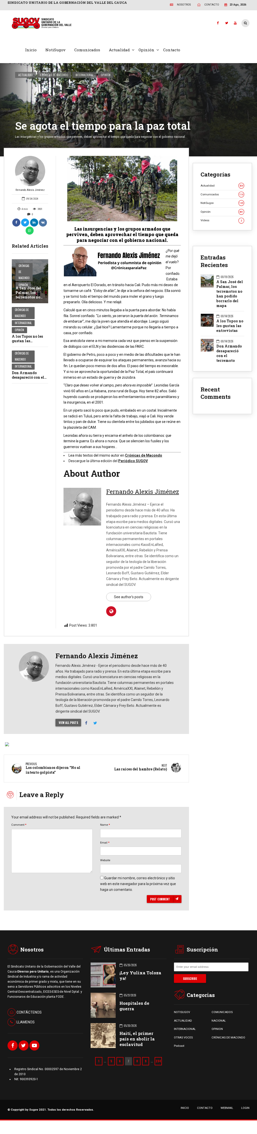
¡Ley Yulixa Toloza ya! (140, 975)
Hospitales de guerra (134, 1006)
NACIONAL (219, 1020)
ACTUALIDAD (183, 1020)
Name (105, 824)
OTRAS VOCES (183, 1037)
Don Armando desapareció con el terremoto (28, 377)
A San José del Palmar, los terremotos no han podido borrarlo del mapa (28, 299)
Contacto (171, 49)
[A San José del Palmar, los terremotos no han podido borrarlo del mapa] (30, 281)
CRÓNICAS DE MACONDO (228, 1037)
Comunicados (87, 49)
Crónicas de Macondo (54, 75)
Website (105, 860)
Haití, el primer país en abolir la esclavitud (137, 1038)
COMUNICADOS (222, 1012)
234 (158, 1061)
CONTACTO (205, 1108)
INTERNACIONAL (185, 1029)
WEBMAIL (227, 1108)
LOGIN (245, 1108)
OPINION (217, 1029)
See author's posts (128, 597)
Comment (18, 824)
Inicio (31, 49)
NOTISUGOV (182, 1012)
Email (104, 842)
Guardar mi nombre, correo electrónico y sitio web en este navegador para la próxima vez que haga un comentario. (138, 884)
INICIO (185, 1108)
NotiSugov (55, 49)
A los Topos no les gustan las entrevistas (27, 341)
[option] (122, 188)
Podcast (179, 1046)
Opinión (146, 49)
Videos (221, 220)
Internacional (85, 75)
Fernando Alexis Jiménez (30, 190)
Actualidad (119, 49)
